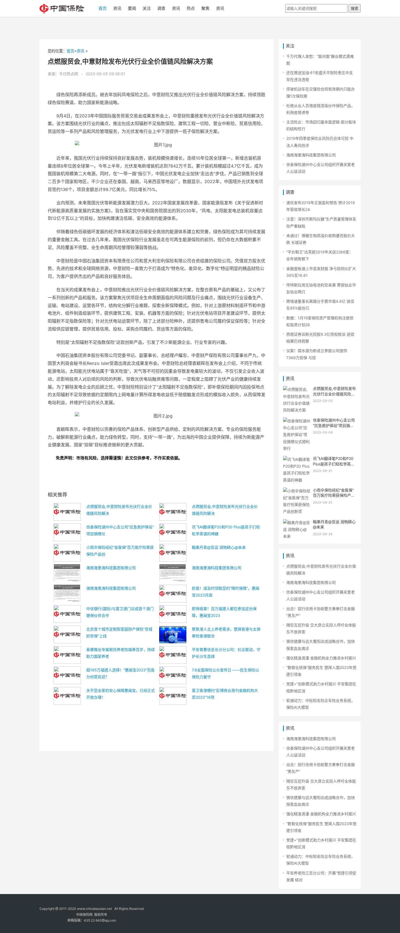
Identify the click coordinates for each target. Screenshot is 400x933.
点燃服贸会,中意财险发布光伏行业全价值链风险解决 (119, 510)
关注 (147, 8)
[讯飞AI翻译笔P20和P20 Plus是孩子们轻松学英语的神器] (296, 459)
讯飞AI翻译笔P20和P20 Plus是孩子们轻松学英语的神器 (226, 530)
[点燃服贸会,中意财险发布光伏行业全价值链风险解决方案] (296, 389)
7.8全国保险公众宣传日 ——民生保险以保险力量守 (225, 673)
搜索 (354, 8)
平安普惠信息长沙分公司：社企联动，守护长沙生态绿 (226, 653)
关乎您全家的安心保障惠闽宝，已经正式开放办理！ (120, 693)
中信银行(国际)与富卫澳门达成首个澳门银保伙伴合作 (120, 612)
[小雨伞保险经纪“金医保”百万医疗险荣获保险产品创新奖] (296, 491)
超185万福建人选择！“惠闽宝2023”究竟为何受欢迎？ (120, 673)
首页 (103, 8)
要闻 (132, 8)
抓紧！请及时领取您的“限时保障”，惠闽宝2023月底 (225, 591)
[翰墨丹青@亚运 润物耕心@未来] (296, 522)
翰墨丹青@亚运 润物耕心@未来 (219, 547)
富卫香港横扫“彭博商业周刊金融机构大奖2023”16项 (225, 693)
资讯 (117, 8)
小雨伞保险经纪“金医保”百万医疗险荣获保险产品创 (120, 550)
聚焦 (205, 8)
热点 (191, 8)
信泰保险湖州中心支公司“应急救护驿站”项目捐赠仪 (120, 530)
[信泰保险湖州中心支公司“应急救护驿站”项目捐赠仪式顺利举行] (296, 421)
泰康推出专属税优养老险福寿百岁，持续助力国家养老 (120, 653)
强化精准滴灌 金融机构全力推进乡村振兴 (321, 658)
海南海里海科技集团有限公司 (111, 567)
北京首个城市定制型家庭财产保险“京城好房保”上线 (119, 632)
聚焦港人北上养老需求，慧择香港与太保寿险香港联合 (226, 632)
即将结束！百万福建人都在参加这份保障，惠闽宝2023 (224, 612)
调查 (161, 8)
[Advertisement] (156, 722)
